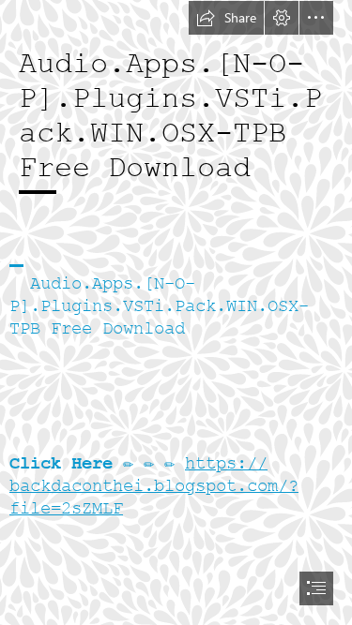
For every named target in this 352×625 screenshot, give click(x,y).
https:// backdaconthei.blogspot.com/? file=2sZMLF (153, 486)
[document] (176, 312)
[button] (226, 18)
